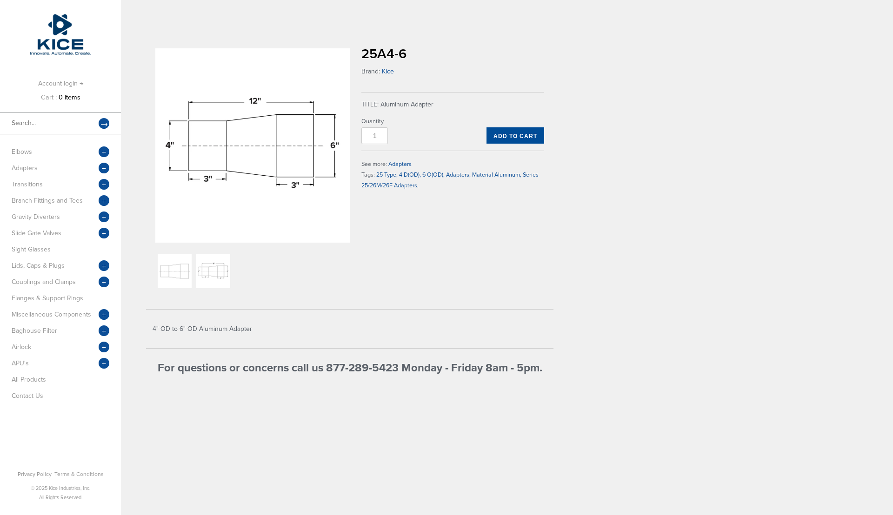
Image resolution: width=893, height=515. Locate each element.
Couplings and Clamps (44, 282)
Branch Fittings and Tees (47, 201)
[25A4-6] (252, 145)
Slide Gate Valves (36, 233)
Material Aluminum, (496, 174)
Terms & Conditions (79, 474)
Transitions (27, 184)
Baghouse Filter (34, 331)
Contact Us (27, 396)
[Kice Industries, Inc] (60, 18)
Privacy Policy (35, 474)
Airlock (21, 347)
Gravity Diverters (36, 217)
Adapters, (458, 174)
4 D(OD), (410, 174)
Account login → (60, 83)
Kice (388, 71)
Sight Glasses (31, 249)
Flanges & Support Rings (47, 298)
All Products (29, 379)
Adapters (25, 168)
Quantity (372, 121)
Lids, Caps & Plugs (38, 266)
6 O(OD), (433, 174)
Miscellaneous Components (51, 314)
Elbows (22, 152)
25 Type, (387, 174)
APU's (20, 363)
